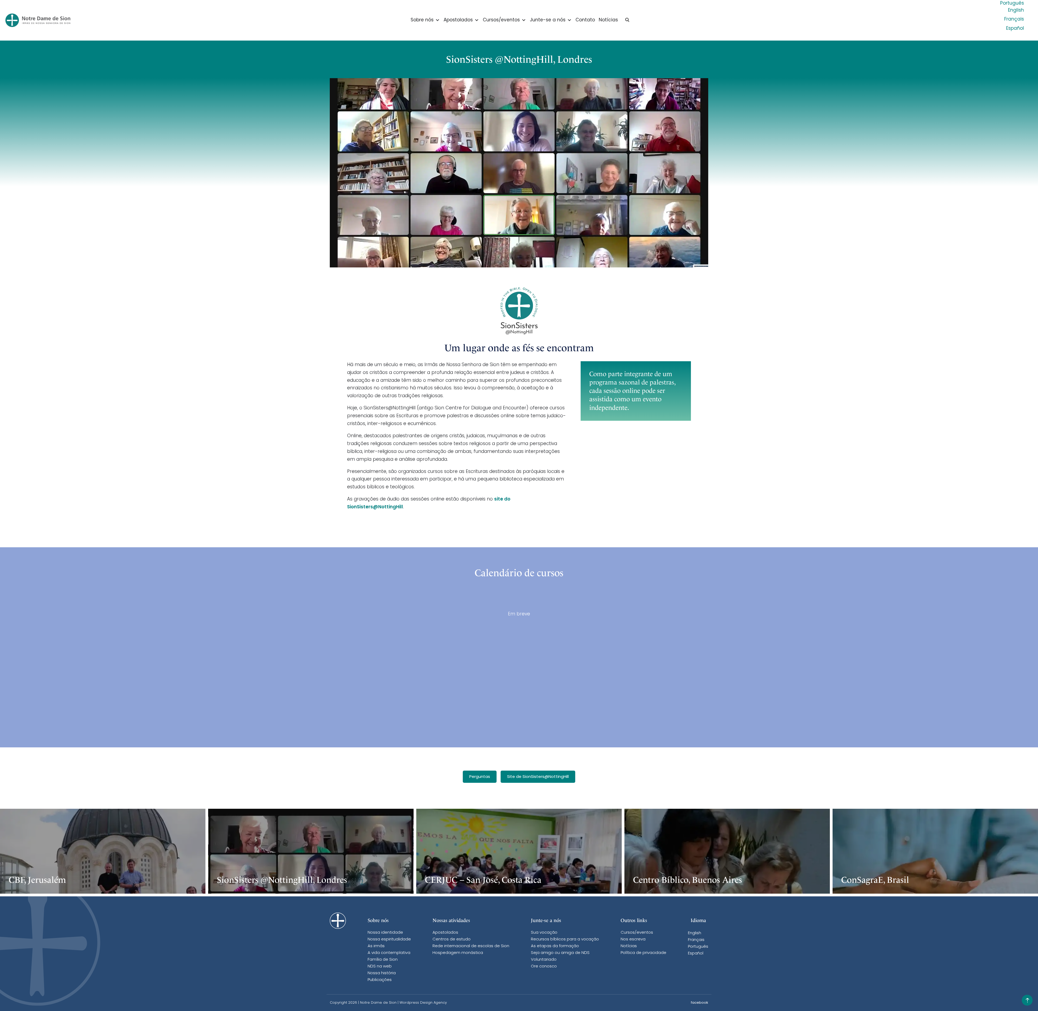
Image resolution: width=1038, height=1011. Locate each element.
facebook (699, 1003)
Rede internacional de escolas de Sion (470, 946)
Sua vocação (544, 933)
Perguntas (479, 777)
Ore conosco (544, 966)
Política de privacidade (643, 953)
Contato (585, 20)
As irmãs (376, 946)
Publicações (380, 980)
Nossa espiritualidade (389, 939)
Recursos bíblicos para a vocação (565, 939)
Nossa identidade (385, 933)
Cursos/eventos (501, 20)
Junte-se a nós (547, 20)
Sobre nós (422, 20)
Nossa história (382, 973)
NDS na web (380, 966)
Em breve (519, 614)
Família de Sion (383, 960)
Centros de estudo (451, 939)
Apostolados (458, 20)
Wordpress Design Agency (423, 1003)
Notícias (608, 20)
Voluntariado (544, 960)
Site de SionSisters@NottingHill (538, 777)
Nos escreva (633, 939)
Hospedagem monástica (457, 953)
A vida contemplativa (389, 953)
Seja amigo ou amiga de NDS (560, 953)
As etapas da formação (555, 946)
